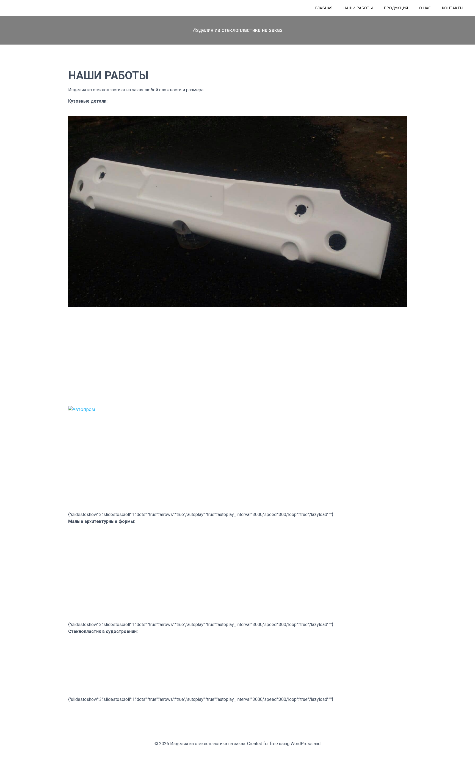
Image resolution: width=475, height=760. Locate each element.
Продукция (396, 7)
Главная (323, 7)
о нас (425, 7)
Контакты (452, 7)
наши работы (358, 7)
